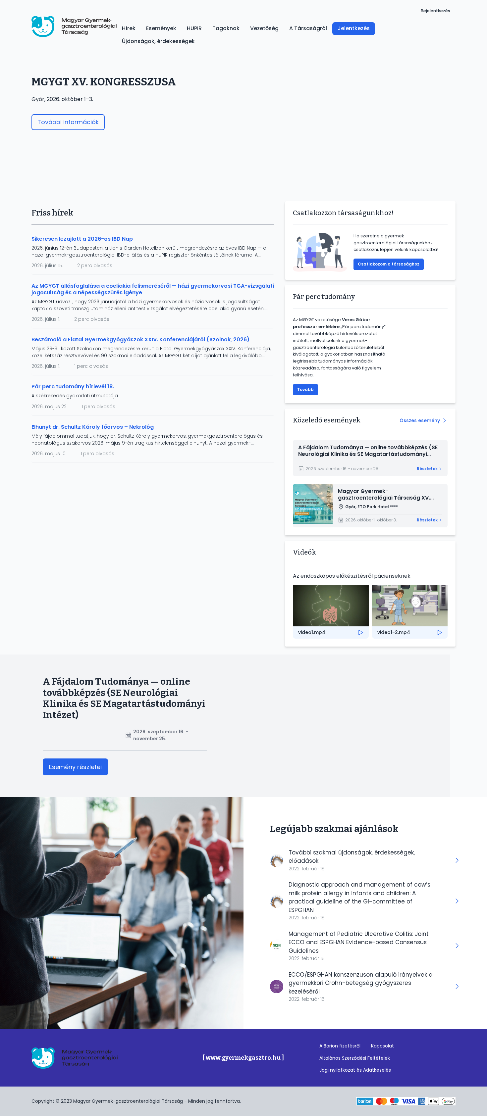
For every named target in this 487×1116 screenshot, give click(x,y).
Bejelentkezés (435, 11)
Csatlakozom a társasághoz (388, 264)
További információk (68, 122)
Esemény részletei (75, 767)
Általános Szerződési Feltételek (354, 1058)
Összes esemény (420, 420)
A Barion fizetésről (339, 1046)
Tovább (305, 389)
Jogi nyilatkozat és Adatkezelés (355, 1070)
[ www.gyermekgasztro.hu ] (243, 1057)
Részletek (427, 468)
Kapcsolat (382, 1046)
